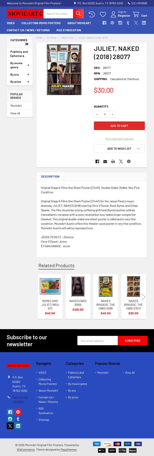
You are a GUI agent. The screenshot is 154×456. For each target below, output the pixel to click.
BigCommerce (26, 449)
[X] (136, 22)
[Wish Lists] (103, 14)
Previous (40, 297)
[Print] (113, 161)
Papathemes (68, 449)
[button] (119, 148)
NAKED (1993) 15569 (77, 302)
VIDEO (11, 23)
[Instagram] (120, 22)
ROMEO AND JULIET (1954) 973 (50, 304)
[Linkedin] (143, 22)
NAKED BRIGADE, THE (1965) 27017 (133, 304)
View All (15, 113)
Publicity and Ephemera (19, 54)
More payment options (119, 138)
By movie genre (16, 65)
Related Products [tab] (56, 265)
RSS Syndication (69, 30)
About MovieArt (79, 23)
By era (14, 74)
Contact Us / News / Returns (28, 30)
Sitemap (43, 419)
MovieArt (16, 105)
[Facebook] (104, 22)
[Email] (105, 161)
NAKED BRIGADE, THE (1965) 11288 (105, 304)
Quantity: (101, 106)
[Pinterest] (112, 22)
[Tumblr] (128, 22)
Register (124, 15)
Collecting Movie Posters (41, 23)
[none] (64, 69)
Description (50, 176)
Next (143, 297)
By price (15, 81)
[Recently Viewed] (92, 14)
